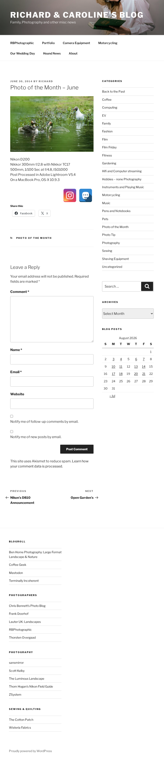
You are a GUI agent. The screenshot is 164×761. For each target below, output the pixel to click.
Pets (105, 219)
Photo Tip (108, 234)
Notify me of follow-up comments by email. (44, 422)
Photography (111, 243)
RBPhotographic (22, 43)
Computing (109, 107)
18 (121, 373)
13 (136, 366)
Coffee (106, 99)
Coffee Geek (17, 564)
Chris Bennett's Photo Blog (27, 606)
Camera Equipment (76, 43)
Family (106, 123)
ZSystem (15, 694)
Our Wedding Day (22, 53)
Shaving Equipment (115, 259)
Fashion (107, 131)
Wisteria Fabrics (20, 727)
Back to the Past (113, 91)
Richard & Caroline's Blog (77, 15)
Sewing (107, 250)
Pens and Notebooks (116, 211)
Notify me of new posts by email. (35, 437)
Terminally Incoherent (24, 580)
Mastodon (16, 573)
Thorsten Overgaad (22, 637)
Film (105, 139)
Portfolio (48, 43)
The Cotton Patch (21, 719)
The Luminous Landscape (26, 678)
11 (120, 366)
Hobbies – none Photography (121, 179)
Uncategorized (112, 266)
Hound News (52, 53)
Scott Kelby (17, 670)
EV (104, 115)
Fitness (107, 155)
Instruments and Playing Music (123, 187)
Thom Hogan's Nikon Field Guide (31, 686)
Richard (46, 81)
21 (143, 373)
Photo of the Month (34, 237)
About (73, 53)
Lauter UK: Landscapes (25, 621)
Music (106, 203)
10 (113, 366)
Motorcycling (107, 43)
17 (113, 373)
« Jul (112, 396)
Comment (19, 292)
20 (136, 373)
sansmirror (16, 662)
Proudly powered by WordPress (30, 751)
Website (17, 394)
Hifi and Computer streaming (122, 171)
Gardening (109, 163)
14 (143, 366)
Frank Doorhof (18, 613)
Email (16, 372)
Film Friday (109, 147)
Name (16, 350)
